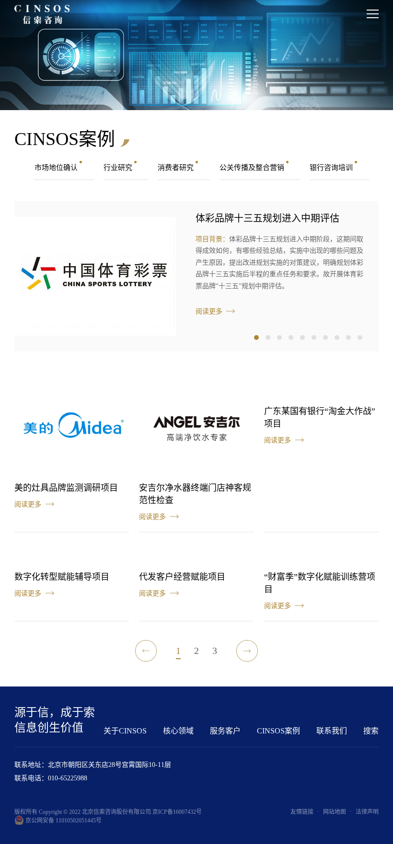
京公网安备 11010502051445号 (63, 820)
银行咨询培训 (332, 167)
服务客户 (225, 731)
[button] (256, 337)
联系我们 (331, 731)
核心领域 (178, 731)
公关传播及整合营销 (253, 167)
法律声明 (367, 812)
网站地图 (334, 812)
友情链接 (301, 812)
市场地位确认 (57, 167)
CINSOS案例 (278, 731)
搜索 (371, 731)
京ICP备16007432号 (177, 812)
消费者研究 (177, 167)
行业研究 (119, 167)
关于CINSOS (125, 731)
